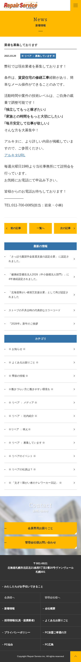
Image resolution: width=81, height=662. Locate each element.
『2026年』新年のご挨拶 (23, 323)
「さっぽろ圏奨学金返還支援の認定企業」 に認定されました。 (39, 259)
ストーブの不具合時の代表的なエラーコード (34, 310)
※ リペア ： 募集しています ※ (27, 442)
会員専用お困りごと (40, 528)
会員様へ (9, 597)
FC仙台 (8, 644)
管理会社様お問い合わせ (40, 542)
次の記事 (65, 228)
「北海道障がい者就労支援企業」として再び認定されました (38, 294)
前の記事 (16, 228)
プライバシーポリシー (17, 632)
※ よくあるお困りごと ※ (23, 362)
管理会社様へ (52, 597)
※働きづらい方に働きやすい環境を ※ (31, 389)
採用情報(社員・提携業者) (19, 620)
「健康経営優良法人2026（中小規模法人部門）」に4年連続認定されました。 (39, 277)
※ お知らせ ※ (17, 349)
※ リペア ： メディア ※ (23, 402)
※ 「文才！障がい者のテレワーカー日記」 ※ (35, 482)
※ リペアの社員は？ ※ (22, 469)
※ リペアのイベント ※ (22, 456)
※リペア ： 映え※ (20, 429)
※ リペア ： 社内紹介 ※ (23, 415)
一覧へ (40, 228)
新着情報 (9, 608)
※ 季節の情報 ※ (18, 375)
